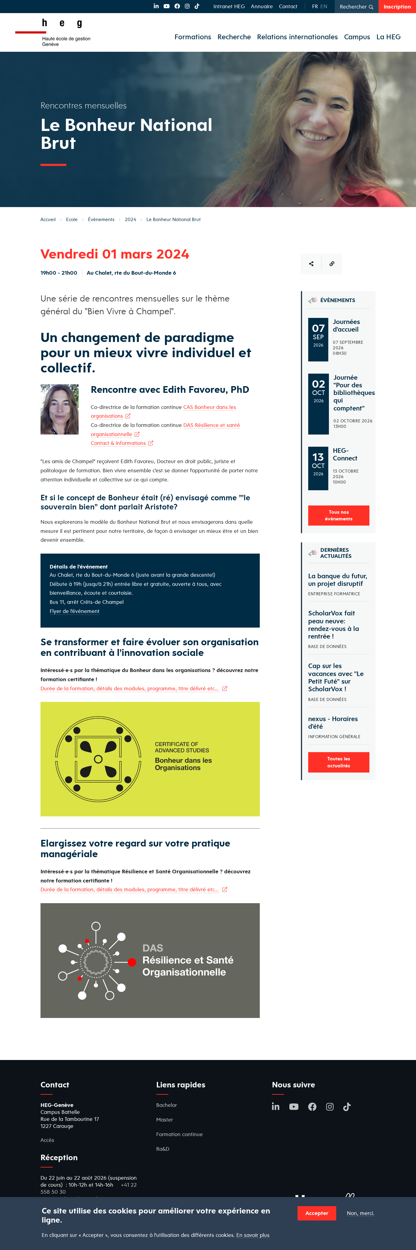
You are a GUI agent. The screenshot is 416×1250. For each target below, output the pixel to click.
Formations (193, 36)
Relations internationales (297, 36)
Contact (288, 6)
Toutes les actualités (338, 762)
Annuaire (262, 6)
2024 (130, 219)
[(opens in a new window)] (156, 6)
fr (315, 6)
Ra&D (162, 1148)
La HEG (388, 36)
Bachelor (166, 1104)
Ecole (72, 219)
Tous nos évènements (339, 515)
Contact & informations (118, 442)
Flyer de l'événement (75, 610)
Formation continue (179, 1134)
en (323, 6)
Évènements (101, 219)
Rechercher (353, 6)
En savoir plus (253, 1235)
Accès (47, 1139)
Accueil (48, 219)
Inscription (397, 6)
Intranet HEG (229, 6)
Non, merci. (360, 1213)
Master (164, 1119)
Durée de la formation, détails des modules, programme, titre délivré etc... (130, 688)
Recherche (234, 36)
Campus (357, 36)
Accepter (316, 1213)
